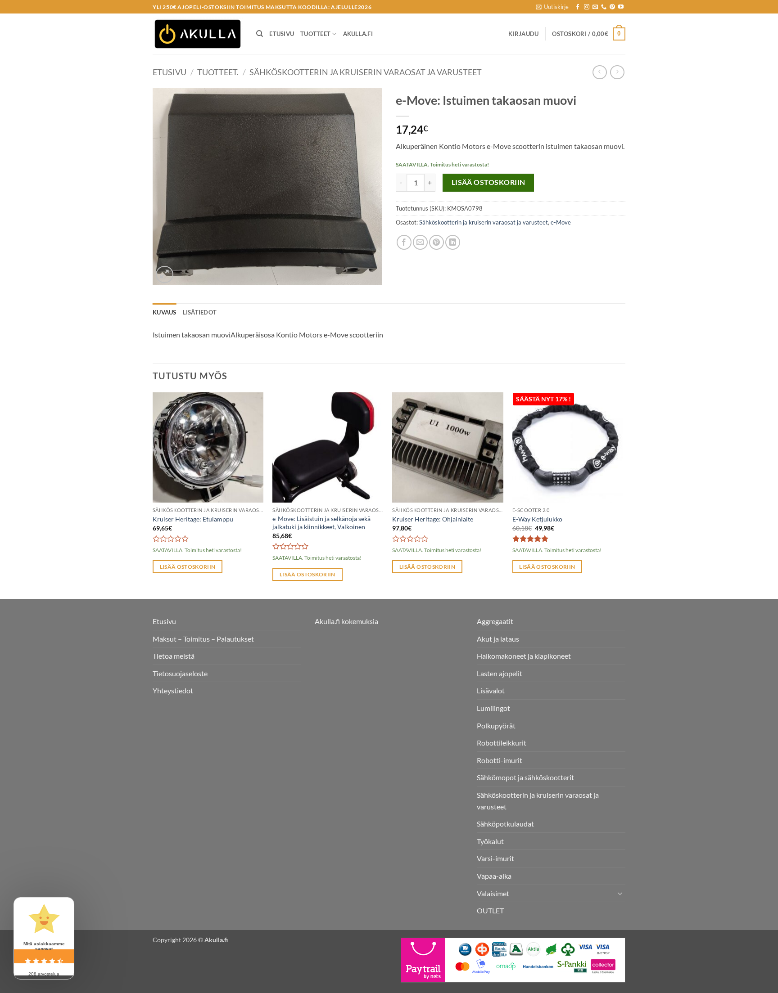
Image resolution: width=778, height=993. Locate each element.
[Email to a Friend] (420, 242)
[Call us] (603, 7)
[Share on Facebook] (404, 242)
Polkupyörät (496, 725)
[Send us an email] (595, 7)
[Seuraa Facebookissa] (577, 7)
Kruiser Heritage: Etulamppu (193, 519)
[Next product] (599, 72)
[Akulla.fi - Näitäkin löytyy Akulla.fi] (198, 34)
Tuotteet (315, 33)
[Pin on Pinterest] (436, 242)
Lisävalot (491, 690)
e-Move (561, 222)
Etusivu (281, 33)
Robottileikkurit (501, 742)
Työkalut (490, 841)
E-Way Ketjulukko (537, 519)
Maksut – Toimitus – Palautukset (203, 638)
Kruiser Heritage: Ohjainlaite (432, 519)
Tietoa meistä (173, 656)
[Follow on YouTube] (621, 7)
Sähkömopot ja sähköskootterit (525, 777)
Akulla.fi (358, 33)
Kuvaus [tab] (164, 312)
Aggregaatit (495, 621)
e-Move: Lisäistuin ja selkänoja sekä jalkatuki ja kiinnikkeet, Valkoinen (321, 523)
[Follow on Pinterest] (612, 7)
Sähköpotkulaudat (505, 823)
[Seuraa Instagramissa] (586, 7)
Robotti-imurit (499, 760)
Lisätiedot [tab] (200, 312)
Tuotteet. (218, 72)
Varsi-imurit (495, 858)
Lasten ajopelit (499, 673)
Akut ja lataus (498, 638)
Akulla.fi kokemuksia (346, 621)
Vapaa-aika (494, 876)
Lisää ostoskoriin (488, 182)
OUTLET (490, 910)
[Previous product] (617, 72)
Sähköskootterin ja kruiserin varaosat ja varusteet (365, 72)
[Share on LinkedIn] (452, 242)
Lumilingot (493, 708)
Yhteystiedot (173, 690)
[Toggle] (620, 893)
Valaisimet (493, 893)
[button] (552, 6)
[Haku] (259, 33)
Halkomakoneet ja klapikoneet (524, 656)
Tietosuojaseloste (180, 673)
